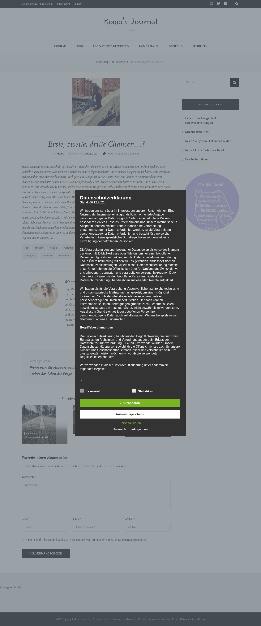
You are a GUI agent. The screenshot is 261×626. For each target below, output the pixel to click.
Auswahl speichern (130, 414)
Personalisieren (130, 423)
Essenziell (93, 391)
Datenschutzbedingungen (130, 429)
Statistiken (145, 391)
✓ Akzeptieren (129, 403)
